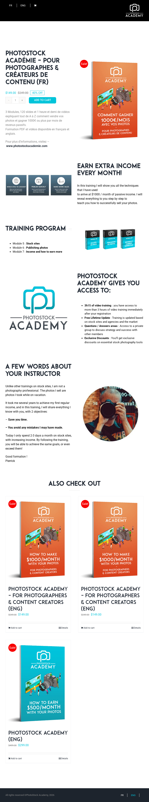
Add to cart (42, 100)
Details (64, 628)
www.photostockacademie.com (26, 146)
